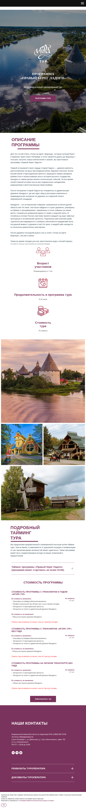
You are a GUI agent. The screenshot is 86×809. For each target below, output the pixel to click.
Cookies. (51, 800)
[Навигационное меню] (82, 3)
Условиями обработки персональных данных (33, 800)
